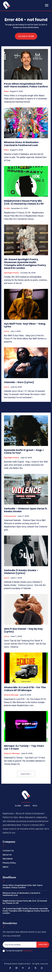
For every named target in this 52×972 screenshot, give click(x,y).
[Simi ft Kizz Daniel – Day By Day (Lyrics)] (26, 609)
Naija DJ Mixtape (12, 753)
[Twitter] (35, 968)
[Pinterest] (22, 968)
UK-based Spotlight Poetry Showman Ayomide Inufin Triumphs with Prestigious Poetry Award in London (25, 264)
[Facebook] (10, 968)
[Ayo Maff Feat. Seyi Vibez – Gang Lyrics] (26, 304)
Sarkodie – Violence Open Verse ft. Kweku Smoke (26, 510)
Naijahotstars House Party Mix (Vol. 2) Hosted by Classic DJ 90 (24, 202)
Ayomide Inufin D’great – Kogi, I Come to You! (23, 451)
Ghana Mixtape (11, 695)
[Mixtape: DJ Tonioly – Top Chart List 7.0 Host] (26, 726)
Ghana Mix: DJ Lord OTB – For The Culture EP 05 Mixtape (25, 689)
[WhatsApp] (41, 968)
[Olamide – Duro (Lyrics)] (26, 362)
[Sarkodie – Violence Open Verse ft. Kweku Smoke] (26, 489)
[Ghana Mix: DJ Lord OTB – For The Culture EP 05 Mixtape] (26, 668)
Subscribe (42, 944)
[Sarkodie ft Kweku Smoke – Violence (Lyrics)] (26, 550)
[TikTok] (29, 968)
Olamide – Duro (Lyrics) (19, 382)
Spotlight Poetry (11, 273)
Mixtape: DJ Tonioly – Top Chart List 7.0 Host (24, 747)
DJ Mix (7, 208)
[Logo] (7, 5)
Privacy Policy (27, 951)
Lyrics (6, 331)
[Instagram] (16, 968)
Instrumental (10, 516)
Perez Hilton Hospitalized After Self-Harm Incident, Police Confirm (26, 85)
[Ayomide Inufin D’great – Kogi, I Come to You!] (26, 430)
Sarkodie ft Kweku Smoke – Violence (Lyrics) (21, 572)
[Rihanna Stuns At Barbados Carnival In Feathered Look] (26, 122)
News (6, 91)
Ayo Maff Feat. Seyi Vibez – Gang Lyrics (24, 325)
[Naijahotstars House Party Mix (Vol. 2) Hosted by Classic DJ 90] (26, 181)
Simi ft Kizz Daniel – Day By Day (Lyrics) (23, 630)
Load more (25, 774)
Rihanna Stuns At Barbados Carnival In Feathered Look (21, 144)
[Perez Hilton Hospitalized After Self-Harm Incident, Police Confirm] (26, 64)
